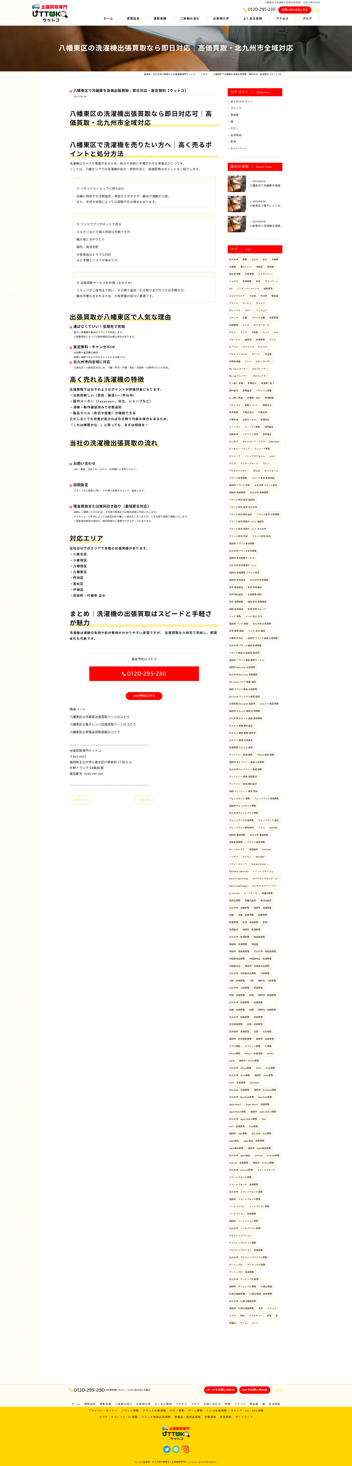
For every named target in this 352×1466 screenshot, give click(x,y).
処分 (265, 259)
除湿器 (268, 354)
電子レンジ (246, 267)
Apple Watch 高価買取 (257, 1104)
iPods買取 (270, 1068)
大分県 (252, 296)
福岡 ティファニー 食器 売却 (243, 791)
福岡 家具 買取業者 (257, 602)
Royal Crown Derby (238, 878)
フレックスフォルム (255, 456)
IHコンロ (262, 347)
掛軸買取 (262, 915)
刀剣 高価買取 (237, 981)
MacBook (254, 1083)
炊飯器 (259, 267)
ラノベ (266, 332)
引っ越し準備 (236, 398)
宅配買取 (273, 318)
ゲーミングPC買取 (256, 1265)
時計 (242, 1316)
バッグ (255, 1323)
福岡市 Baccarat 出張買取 (242, 667)
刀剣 (251, 981)
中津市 (263, 296)
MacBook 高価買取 (239, 1090)
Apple (231, 1061)
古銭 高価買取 (255, 1024)
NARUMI (273, 828)
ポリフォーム (271, 471)
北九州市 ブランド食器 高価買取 (245, 645)
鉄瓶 (265, 922)
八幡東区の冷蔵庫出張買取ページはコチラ (100, 717)
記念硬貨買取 (236, 1024)
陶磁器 (255, 944)
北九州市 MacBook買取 (241, 1097)
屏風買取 (258, 988)
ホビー (234, 128)
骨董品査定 (250, 900)
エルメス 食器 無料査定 (241, 726)
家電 (269, 1316)
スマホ (232, 1316)
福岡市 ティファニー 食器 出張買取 (246, 762)
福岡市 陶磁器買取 (239, 951)
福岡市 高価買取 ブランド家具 (244, 573)
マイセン (247, 857)
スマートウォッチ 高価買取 (243, 1184)
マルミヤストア (237, 296)
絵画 (251, 1010)
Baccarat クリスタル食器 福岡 (244, 696)
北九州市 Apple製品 (239, 1155)
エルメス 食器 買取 (269, 704)
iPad (264, 1119)
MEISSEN (260, 857)
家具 (233, 142)
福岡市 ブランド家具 (239, 485)
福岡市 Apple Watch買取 (263, 1112)
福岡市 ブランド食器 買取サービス (246, 660)
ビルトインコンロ (238, 354)
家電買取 (260, 340)
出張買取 (249, 274)
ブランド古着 (258, 318)
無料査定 (233, 390)
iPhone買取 (234, 1053)
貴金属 (234, 115)
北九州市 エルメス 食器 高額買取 (245, 718)
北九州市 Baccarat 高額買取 (243, 675)
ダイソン (256, 354)
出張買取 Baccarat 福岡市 (242, 704)
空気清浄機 (234, 274)
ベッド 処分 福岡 (256, 631)
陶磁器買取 (259, 937)
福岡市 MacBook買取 (265, 1090)
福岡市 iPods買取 (263, 1075)
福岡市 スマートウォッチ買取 (245, 1199)
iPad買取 (253, 1126)
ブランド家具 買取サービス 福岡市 (246, 522)
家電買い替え (267, 383)
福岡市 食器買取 (237, 835)
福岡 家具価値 (236, 609)
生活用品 (236, 135)
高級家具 (233, 434)
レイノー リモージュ (263, 871)
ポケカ (232, 332)
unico (272, 456)
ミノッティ (234, 427)
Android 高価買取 (238, 1163)
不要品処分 (248, 412)
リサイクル (234, 405)
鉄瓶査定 (233, 930)
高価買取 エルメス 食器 (241, 747)
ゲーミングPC (236, 1265)
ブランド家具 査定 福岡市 (242, 500)
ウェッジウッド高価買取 (266, 798)
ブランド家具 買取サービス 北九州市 (247, 529)
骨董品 (232, 1323)
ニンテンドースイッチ (248, 288)
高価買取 (247, 281)
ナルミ (261, 828)
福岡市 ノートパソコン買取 (243, 1221)
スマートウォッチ (266, 1170)
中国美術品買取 (237, 959)
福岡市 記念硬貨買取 (240, 1039)
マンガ (243, 332)
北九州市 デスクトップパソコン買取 (248, 1257)
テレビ (272, 340)
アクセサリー (255, 1316)
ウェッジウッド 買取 (239, 798)
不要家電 (233, 420)
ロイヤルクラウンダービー (266, 878)
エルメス (260, 303)
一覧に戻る (144, 800)
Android (259, 1155)
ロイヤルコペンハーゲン (264, 886)
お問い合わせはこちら (295, 10)
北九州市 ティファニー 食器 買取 (245, 769)
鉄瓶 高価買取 (250, 922)
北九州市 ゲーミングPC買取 (243, 1279)
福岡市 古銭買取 (265, 1039)
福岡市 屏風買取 (267, 995)
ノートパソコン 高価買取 (242, 1214)
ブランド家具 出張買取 (267, 514)
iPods (258, 1068)
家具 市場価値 (255, 587)
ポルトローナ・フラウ (254, 442)
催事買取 (268, 288)
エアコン (233, 347)
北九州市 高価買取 (259, 492)
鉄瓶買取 (233, 922)
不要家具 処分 (236, 638)
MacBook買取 (265, 1097)
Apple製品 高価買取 (253, 1141)
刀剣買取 (265, 973)
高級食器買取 (236, 842)
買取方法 (267, 405)
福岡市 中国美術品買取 (257, 966)
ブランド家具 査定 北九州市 (243, 507)
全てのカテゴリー (241, 102)
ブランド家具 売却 (238, 536)
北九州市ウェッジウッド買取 (243, 813)
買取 (245, 259)
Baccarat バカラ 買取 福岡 (242, 682)
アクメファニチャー (239, 471)
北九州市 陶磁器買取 (265, 951)
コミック (271, 1308)
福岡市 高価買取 (237, 492)
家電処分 (252, 383)
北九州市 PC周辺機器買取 (242, 1301)
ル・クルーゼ (250, 893)
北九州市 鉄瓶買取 (239, 937)
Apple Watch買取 (237, 1112)
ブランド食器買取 (256, 842)
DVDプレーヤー (260, 369)
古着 (245, 318)
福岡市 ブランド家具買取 (241, 543)
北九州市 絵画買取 (239, 1017)
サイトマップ (244, 1417)
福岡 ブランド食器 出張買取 (243, 689)
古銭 (256, 1031)
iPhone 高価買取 (254, 1053)
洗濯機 (232, 267)
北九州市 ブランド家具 (265, 485)
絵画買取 (258, 1002)
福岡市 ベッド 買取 (238, 624)
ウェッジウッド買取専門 (241, 828)
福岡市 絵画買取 (267, 1010)
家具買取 (233, 412)
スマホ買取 (234, 1046)
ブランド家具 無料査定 (240, 514)
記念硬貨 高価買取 (239, 1031)
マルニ (266, 463)
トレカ (246, 325)
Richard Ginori (259, 864)
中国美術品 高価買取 (260, 959)
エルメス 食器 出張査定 (241, 740)
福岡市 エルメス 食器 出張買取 (244, 711)
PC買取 (268, 1046)
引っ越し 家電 (236, 383)
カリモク (233, 442)
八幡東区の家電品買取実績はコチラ (95, 732)
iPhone (270, 1053)
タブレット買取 (252, 1046)
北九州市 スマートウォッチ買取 (246, 1192)
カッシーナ (234, 456)
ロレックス (234, 310)
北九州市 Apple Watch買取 (243, 1119)
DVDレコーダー (264, 361)
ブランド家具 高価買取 (263, 478)
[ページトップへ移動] (279, 1390)
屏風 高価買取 (237, 995)
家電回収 (264, 420)
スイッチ (233, 318)
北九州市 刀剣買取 (239, 988)
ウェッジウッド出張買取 (241, 820)
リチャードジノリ (238, 864)
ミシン (248, 361)
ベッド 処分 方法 (253, 616)
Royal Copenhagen (238, 886)
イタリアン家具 (250, 434)
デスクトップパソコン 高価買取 (246, 1250)
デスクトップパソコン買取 (242, 1243)
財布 (258, 281)
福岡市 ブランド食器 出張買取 (263, 638)
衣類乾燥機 (234, 361)
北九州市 (233, 259)
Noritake (267, 849)
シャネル (233, 281)
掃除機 (270, 267)
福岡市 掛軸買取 (263, 908)
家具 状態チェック (257, 609)
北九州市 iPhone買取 (240, 1068)
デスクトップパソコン (240, 1236)
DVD (276, 332)
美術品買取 (234, 900)
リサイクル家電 (264, 390)
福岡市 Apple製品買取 (259, 1148)
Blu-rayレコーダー (238, 369)
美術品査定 (266, 900)
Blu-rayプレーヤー (238, 376)
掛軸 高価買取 (246, 915)
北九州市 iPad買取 (261, 1133)
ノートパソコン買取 (259, 1206)
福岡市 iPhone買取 (249, 1061)
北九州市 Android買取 (241, 1170)
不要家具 (262, 412)
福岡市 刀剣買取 (267, 981)
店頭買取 (233, 325)
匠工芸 (257, 471)
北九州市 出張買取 (262, 624)
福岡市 (248, 340)
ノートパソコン (237, 1206)
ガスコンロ (248, 347)
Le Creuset (234, 893)
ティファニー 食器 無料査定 (243, 784)
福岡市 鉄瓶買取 (252, 930)
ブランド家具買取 (238, 478)
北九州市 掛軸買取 (239, 908)
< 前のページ (80, 800)
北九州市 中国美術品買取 (242, 973)
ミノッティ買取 (252, 427)
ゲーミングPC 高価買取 (241, 1272)
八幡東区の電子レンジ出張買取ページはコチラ (103, 724)
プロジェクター (260, 376)
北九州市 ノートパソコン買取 (245, 1228)
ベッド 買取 (235, 616)
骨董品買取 (267, 893)
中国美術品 (234, 966)
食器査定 (253, 849)
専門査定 (269, 427)
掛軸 (231, 915)
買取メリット (251, 405)
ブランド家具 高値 (261, 536)
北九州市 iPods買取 (239, 1075)
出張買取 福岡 (255, 594)
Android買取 (273, 1155)
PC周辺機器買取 (237, 1294)
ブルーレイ (234, 340)
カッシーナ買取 (262, 449)
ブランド (236, 108)
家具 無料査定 (236, 594)
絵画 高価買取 (237, 1010)
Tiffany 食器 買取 (265, 755)
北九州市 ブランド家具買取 (243, 551)
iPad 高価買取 (237, 1126)
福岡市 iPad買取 (238, 1133)
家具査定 (267, 434)
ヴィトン (247, 303)
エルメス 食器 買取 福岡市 (242, 733)
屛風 (251, 995)
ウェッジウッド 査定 (268, 820)
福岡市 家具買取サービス (241, 558)
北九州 (255, 259)
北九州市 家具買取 (259, 580)
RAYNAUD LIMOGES (238, 871)
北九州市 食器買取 (259, 835)
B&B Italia (274, 442)
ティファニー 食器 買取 (240, 755)
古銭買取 (258, 1017)
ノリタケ (233, 857)
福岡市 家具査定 (237, 580)
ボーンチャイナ (237, 849)
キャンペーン (238, 148)
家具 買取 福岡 (236, 631)
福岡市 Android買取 (263, 1163)
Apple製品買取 (236, 1148)
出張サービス (249, 420)
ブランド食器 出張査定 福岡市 (244, 653)
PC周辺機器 (266, 1286)
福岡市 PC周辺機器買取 (241, 1308)
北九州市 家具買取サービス (243, 565)
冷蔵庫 (275, 259)
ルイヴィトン (265, 274)
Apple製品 (234, 1141)
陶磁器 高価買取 (238, 944)
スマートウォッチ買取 (240, 1177)
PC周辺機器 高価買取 (261, 1294)
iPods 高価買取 (237, 1083)
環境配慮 (269, 398)
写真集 (255, 332)
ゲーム (243, 1323)
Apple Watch (235, 1104)
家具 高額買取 (236, 602)
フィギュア (261, 310)
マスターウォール (249, 463)
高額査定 (247, 390)
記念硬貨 (267, 1031)
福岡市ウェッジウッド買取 (242, 806)
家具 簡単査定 (236, 587)
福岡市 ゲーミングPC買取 (242, 1286)
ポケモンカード (261, 325)
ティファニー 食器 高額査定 (243, 776)
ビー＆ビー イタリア (239, 449)
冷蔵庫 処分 (253, 398)
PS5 (231, 288)
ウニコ (232, 463)
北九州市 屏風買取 (239, 1002)
